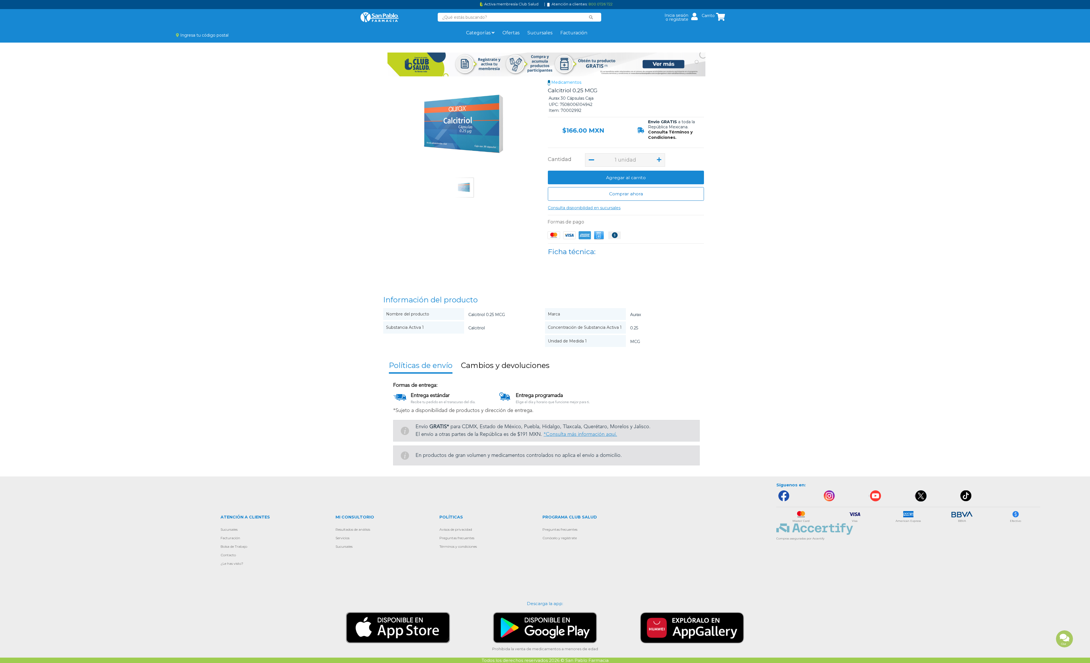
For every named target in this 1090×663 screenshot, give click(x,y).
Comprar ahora (626, 193)
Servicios (342, 538)
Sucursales (539, 32)
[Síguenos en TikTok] (966, 495)
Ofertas (510, 32)
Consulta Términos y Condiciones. (670, 134)
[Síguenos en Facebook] (783, 495)
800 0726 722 (600, 4)
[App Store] (398, 627)
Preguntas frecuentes (456, 538)
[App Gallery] (692, 627)
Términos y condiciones (458, 546)
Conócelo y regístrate (559, 538)
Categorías (479, 32)
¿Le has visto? (232, 563)
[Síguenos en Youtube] (875, 495)
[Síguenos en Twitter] (920, 495)
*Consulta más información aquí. (580, 434)
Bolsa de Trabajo (234, 546)
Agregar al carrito (626, 177)
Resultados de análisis (353, 529)
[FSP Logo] (379, 17)
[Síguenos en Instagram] (829, 495)
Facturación (573, 32)
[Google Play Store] (545, 627)
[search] (591, 17)
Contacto (228, 555)
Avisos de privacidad (455, 529)
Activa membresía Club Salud (511, 4)
